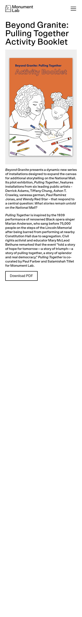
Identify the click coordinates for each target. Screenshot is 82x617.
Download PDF (21, 276)
